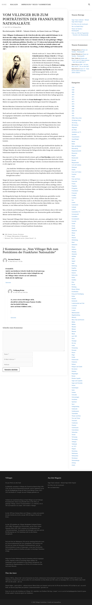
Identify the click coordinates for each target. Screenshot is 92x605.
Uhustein (74, 425)
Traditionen (75, 423)
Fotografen (74, 188)
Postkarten (74, 362)
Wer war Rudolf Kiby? (77, 26)
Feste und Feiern (76, 179)
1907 (73, 113)
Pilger (73, 355)
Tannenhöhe (75, 413)
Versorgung (74, 439)
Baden (73, 144)
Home (4, 4)
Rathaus (74, 364)
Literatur (74, 308)
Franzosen (74, 193)
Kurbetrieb (74, 301)
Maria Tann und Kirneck (78, 319)
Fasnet (73, 176)
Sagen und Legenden (77, 380)
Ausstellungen (75, 139)
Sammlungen (75, 387)
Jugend (73, 261)
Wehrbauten (75, 453)
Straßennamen (75, 411)
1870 (73, 94)
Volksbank (74, 444)
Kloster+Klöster (76, 289)
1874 (73, 104)
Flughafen (74, 186)
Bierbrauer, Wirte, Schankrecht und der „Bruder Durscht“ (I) (21, 238)
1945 (73, 115)
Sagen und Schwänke (77, 383)
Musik (73, 333)
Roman (73, 376)
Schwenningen (75, 397)
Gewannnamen (75, 219)
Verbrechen (74, 432)
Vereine (73, 434)
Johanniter (74, 254)
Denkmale (74, 167)
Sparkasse (74, 401)
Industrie (74, 249)
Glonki (73, 223)
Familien (74, 174)
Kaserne (74, 272)
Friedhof (74, 195)
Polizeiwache (75, 359)
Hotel (73, 242)
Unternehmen (75, 430)
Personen (15, 234)
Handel (73, 228)
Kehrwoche (74, 275)
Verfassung (74, 437)
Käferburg (74, 265)
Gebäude (74, 207)
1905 (73, 111)
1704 (73, 87)
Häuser (73, 233)
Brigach (74, 155)
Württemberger (75, 460)
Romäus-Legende (76, 378)
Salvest (73, 385)
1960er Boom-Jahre (77, 118)
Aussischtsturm (75, 136)
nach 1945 (74, 336)
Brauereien (74, 153)
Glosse (73, 226)
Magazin (14, 4)
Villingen (74, 441)
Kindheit (74, 280)
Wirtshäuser (75, 458)
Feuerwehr (74, 181)
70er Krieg (74, 122)
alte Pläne (74, 129)
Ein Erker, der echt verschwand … (80, 24)
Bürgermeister (75, 162)
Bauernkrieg (75, 148)
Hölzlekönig (75, 240)
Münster (74, 329)
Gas (73, 200)
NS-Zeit (74, 343)
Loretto (73, 310)
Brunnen (74, 160)
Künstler (10, 234)
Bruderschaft (75, 158)
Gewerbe (74, 221)
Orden (73, 345)
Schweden (74, 394)
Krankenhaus (75, 291)
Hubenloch (74, 244)
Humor (73, 247)
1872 (73, 99)
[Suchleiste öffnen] (89, 4)
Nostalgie (74, 341)
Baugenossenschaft (76, 151)
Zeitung (74, 462)
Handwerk (74, 230)
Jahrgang (74, 251)
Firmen (73, 183)
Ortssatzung (75, 348)
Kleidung (74, 287)
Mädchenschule (75, 312)
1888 (73, 106)
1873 (73, 101)
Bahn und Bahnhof (76, 146)
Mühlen (74, 324)
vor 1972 (74, 446)
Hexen (73, 235)
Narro (73, 338)
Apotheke (74, 134)
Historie (74, 237)
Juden (73, 258)
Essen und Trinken (76, 172)
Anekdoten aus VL (76, 132)
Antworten (8, 282)
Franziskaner (75, 190)
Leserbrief (74, 305)
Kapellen (74, 268)
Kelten (73, 277)
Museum (74, 331)
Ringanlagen (75, 373)
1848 (6, 234)
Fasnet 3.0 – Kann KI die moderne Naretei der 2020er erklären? (80, 70)
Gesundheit (74, 216)
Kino (73, 282)
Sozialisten (74, 399)
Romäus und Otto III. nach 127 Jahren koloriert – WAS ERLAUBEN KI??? (80, 60)
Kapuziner (74, 270)
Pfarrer (73, 352)
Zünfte (73, 465)
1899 (73, 108)
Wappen (74, 448)
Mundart (74, 326)
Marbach (74, 317)
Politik (73, 357)
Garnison (74, 197)
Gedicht (74, 209)
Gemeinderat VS (76, 212)
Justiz (73, 263)
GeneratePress (57, 602)
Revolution (21, 234)
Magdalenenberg (76, 315)
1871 (73, 97)
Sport (73, 404)
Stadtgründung (75, 406)
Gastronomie (75, 204)
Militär (73, 322)
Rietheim (74, 371)
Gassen (73, 202)
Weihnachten (75, 455)
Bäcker (73, 141)
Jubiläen (74, 256)
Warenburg (74, 451)
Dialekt (73, 169)
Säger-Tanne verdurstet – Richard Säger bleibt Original (62, 482)
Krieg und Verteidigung (78, 294)
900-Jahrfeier (75, 125)
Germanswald (75, 214)
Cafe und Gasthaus (76, 165)
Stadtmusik (74, 409)
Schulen (74, 392)
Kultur (73, 296)
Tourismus (74, 420)
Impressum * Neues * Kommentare (36, 4)
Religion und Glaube (77, 366)
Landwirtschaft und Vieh (78, 303)
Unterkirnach (75, 427)
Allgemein (74, 127)
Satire (73, 390)
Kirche (73, 284)
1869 (73, 92)
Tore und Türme (76, 418)
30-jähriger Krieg (76, 120)
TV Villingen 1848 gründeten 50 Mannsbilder (16, 236)
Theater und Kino (76, 416)
